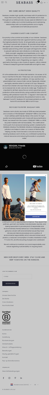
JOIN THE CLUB (35, 216)
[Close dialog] (46, 175)
